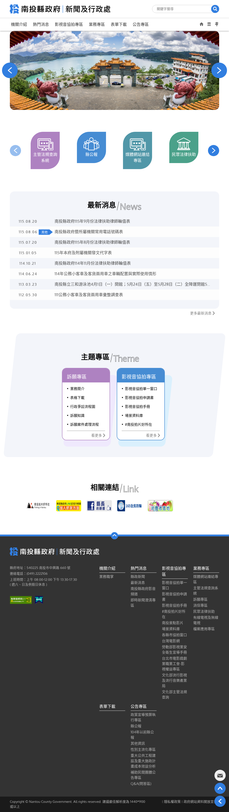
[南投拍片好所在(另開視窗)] (38, 505)
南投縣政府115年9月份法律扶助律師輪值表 (92, 221)
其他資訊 (138, 743)
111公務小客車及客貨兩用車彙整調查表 (89, 294)
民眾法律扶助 (204, 611)
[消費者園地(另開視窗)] (160, 505)
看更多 (96, 435)
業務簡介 (77, 388)
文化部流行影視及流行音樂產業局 (174, 680)
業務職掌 (106, 576)
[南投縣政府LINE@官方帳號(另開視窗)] (68, 505)
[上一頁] (220, 801)
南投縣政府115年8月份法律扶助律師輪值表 (92, 242)
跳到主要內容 (15, 6)
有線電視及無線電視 (205, 620)
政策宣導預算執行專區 (143, 717)
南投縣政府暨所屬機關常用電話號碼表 (89, 231)
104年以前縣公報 (142, 735)
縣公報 (136, 726)
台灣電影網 (171, 641)
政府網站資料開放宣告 (200, 801)
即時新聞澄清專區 (143, 603)
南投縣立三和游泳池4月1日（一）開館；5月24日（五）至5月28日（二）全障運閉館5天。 (131, 284)
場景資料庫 (134, 415)
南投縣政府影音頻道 (143, 591)
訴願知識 (77, 415)
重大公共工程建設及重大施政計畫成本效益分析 (143, 760)
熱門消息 (41, 24)
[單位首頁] (201, 24)
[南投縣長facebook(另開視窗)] (99, 505)
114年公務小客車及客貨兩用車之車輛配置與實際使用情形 (105, 273)
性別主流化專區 (143, 749)
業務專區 (97, 24)
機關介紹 (19, 24)
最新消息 (138, 582)
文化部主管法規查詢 (174, 694)
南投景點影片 (172, 623)
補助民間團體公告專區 (143, 775)
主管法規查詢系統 (205, 591)
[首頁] (60, 8)
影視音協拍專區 (69, 24)
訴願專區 (200, 599)
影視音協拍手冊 (137, 406)
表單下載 (119, 24)
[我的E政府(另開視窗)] (39, 600)
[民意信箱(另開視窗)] (220, 775)
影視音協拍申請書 (139, 397)
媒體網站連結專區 (205, 579)
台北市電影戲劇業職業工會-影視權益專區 (174, 663)
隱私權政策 (172, 801)
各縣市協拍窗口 (174, 635)
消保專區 (200, 605)
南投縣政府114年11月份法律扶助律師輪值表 (93, 263)
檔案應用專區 (204, 629)
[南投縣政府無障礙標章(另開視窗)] (21, 600)
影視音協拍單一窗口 (141, 388)
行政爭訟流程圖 (82, 406)
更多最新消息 (201, 313)
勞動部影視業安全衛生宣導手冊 (174, 650)
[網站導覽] (216, 24)
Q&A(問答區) (141, 783)
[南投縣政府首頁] (209, 24)
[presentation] (10, 70)
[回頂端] (220, 788)
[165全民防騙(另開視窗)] (129, 505)
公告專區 (141, 24)
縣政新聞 (138, 576)
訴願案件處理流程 (84, 424)
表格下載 (77, 397)
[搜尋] (215, 9)
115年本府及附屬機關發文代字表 (83, 252)
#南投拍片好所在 (138, 424)
